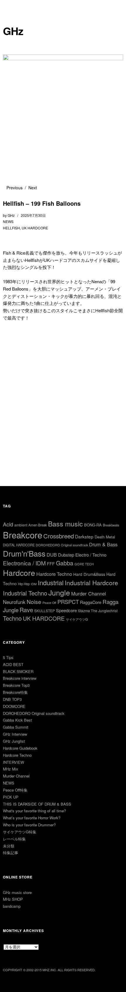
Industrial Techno (25, 593)
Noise (34, 601)
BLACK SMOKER (18, 671)
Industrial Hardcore (91, 582)
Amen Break (37, 525)
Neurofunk (14, 601)
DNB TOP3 (12, 699)
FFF (51, 563)
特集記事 (10, 852)
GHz (13, 31)
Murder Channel (88, 593)
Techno (12, 618)
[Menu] (10, 7)
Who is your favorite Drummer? (29, 825)
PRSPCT (68, 601)
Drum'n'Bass (24, 553)
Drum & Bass (103, 544)
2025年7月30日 (33, 215)
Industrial (51, 582)
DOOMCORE (14, 706)
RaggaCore (90, 602)
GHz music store (17, 892)
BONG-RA (93, 525)
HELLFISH (11, 227)
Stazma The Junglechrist (98, 610)
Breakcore (22, 534)
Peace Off (49, 602)
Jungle (59, 592)
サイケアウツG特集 (19, 832)
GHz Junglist (14, 741)
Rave (26, 609)
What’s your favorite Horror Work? (31, 818)
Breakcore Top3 (16, 685)
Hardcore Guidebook (20, 748)
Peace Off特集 (15, 790)
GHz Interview (15, 734)
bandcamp (12, 906)
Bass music (65, 523)
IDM (34, 584)
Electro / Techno (90, 555)
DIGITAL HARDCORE (19, 545)
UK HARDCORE (35, 227)
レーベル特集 (14, 839)
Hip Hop (24, 583)
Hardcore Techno (54, 574)
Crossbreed (58, 535)
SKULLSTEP (44, 610)
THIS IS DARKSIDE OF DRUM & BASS (37, 804)
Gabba (64, 563)
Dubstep (66, 555)
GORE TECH (84, 564)
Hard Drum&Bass (89, 574)
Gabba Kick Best (17, 720)
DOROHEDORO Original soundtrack (62, 545)
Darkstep (84, 536)
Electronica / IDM (24, 563)
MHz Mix (10, 769)
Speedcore (66, 610)
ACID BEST (13, 664)
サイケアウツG (77, 619)
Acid (8, 524)
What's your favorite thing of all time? (34, 810)
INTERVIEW (13, 762)
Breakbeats (111, 525)
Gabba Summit (15, 727)
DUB (52, 554)
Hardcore (19, 572)
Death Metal (105, 537)
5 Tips (8, 657)
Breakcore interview (19, 678)
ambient (20, 524)
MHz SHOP (13, 899)
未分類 (8, 846)
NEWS (8, 221)
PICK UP (10, 797)
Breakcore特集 (15, 692)
